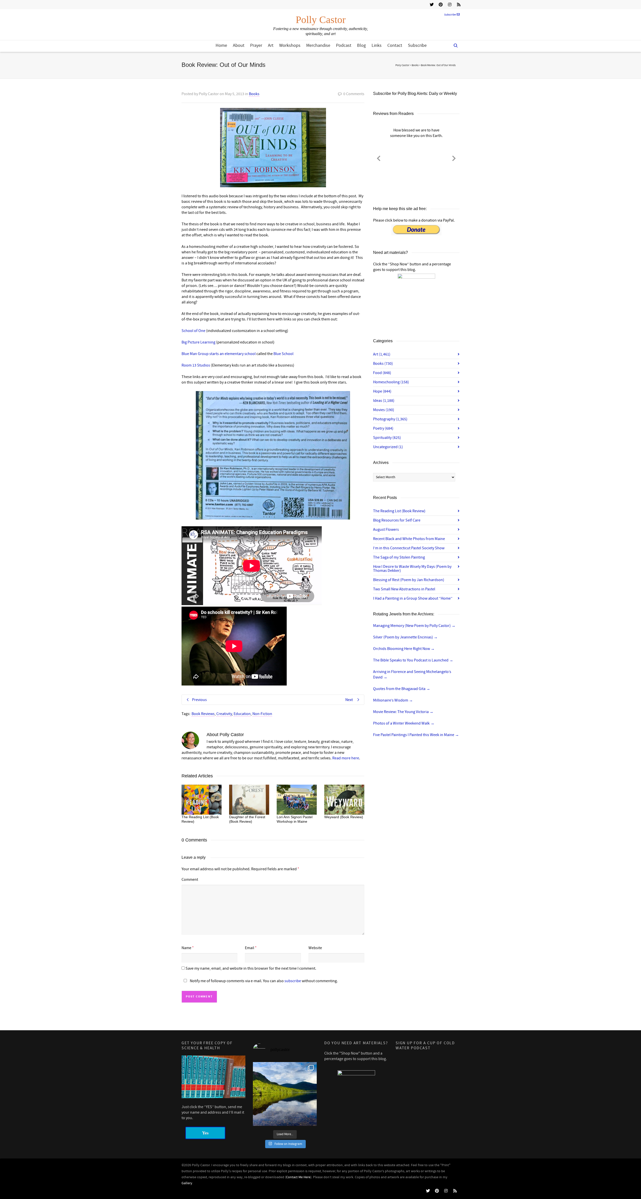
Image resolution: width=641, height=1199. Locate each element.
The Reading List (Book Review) (399, 510)
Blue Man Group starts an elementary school (219, 353)
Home (221, 45)
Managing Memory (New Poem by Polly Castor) (414, 625)
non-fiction (262, 713)
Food (382, 372)
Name (186, 947)
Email (249, 947)
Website (315, 947)
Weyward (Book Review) (343, 817)
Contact (394, 45)
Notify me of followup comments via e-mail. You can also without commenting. (263, 980)
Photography (390, 419)
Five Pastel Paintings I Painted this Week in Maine (416, 734)
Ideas (383, 400)
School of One (193, 330)
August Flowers (386, 529)
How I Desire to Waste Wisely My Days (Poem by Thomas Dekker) (412, 568)
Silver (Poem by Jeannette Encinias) (405, 637)
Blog (361, 45)
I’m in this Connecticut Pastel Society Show (408, 548)
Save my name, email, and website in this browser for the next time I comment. (251, 968)
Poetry (383, 428)
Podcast (343, 45)
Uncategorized (388, 446)
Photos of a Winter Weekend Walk (403, 723)
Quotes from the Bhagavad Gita (401, 688)
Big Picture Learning (198, 342)
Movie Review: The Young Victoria (403, 711)
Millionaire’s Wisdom (393, 700)
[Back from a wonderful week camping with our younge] (285, 1094)
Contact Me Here (298, 1177)
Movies (383, 409)
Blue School (283, 353)
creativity (224, 713)
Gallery (187, 1183)
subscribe (292, 980)
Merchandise (318, 45)
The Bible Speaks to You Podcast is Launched (413, 660)
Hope (382, 391)
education (242, 713)
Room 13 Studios (196, 365)
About (238, 45)
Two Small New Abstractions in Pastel (404, 589)
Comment (190, 879)
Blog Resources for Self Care (396, 520)
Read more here (345, 758)
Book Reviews (203, 713)
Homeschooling (391, 382)
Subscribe (450, 15)
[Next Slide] (454, 157)
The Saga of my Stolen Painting (399, 557)
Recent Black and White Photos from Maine (409, 538)
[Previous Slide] (379, 157)
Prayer (256, 45)
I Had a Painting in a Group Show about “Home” (412, 598)
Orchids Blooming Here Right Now (404, 648)
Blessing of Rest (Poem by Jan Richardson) (408, 579)
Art (270, 45)
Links (377, 45)
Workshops (289, 45)
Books (254, 93)
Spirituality (387, 437)
